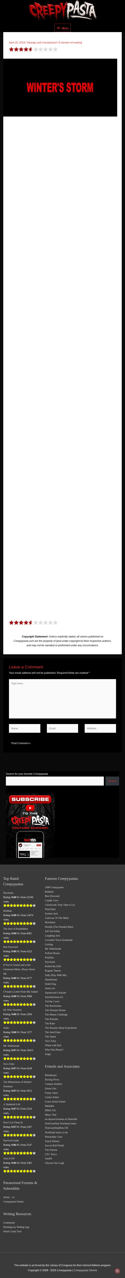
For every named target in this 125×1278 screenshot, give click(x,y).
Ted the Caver (52, 1001)
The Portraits (51, 1019)
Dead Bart (50, 909)
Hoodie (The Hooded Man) (59, 926)
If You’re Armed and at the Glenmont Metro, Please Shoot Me (19, 969)
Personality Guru (53, 1136)
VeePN (48, 1158)
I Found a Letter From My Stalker (20, 991)
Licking (49, 944)
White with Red (53, 1045)
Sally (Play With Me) (56, 975)
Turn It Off (8, 1158)
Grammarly (9, 1222)
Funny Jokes (51, 1092)
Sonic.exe (50, 988)
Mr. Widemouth (11, 1045)
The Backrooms (53, 1005)
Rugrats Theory (53, 970)
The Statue (50, 1036)
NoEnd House (52, 953)
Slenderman (51, 979)
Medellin (49, 1105)
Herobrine (50, 922)
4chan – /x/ (9, 1197)
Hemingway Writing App (16, 1227)
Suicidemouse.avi (54, 997)
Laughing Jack (52, 935)
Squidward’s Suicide (55, 992)
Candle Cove (51, 900)
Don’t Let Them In (13, 1122)
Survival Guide (11, 1140)
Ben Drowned (10, 946)
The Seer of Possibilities (15, 928)
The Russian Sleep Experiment (61, 1027)
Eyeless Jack (51, 913)
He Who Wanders (12, 1009)
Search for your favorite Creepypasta (27, 773)
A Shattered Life (11, 1104)
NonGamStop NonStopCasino (60, 1123)
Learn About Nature (55, 1101)
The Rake (50, 1023)
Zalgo (48, 1054)
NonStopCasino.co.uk (56, 1132)
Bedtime (7, 910)
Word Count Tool (12, 1231)
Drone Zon (50, 1088)
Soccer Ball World (54, 1145)
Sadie (6, 1027)
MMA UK (50, 1110)
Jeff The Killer (52, 931)
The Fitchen (51, 1149)
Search (112, 780)
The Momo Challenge (56, 1014)
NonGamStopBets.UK (56, 1127)
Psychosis (8, 892)
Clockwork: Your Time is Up (60, 904)
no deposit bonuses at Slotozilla (61, 1119)
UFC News (51, 1154)
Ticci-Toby (8, 1064)
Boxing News (52, 1079)
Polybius (49, 957)
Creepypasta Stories (13, 1201)
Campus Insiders (53, 1083)
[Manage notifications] (117, 1270)
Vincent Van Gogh (54, 1163)
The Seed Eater (53, 1032)
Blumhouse (51, 1075)
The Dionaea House (55, 1010)
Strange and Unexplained (42, 42)
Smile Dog (50, 983)
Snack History (52, 1141)
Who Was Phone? (54, 1049)
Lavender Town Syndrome (59, 940)
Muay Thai (50, 1114)
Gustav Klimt (52, 1097)
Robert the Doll (53, 966)
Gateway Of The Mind (57, 917)
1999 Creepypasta (54, 887)
